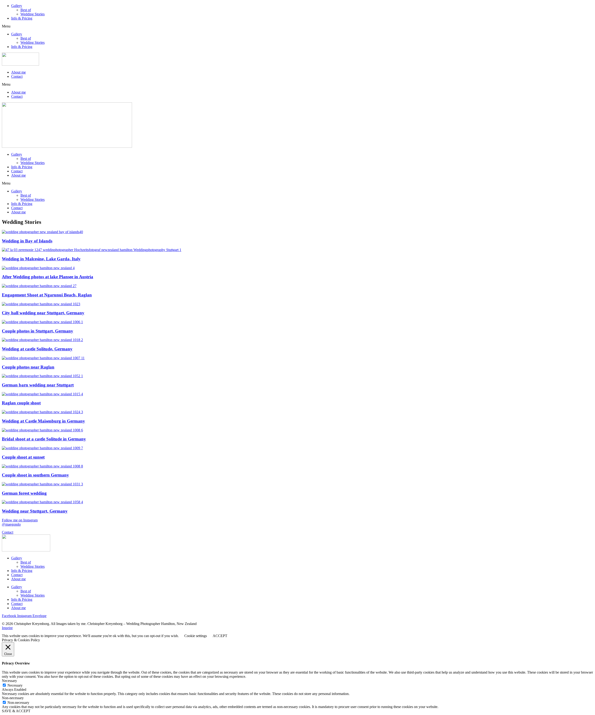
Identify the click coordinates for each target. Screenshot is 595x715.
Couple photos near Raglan (28, 367)
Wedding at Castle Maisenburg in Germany (43, 421)
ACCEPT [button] (220, 636)
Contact (17, 76)
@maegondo (11, 524)
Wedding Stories (32, 14)
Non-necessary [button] (13, 698)
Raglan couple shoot (21, 402)
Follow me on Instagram (20, 520)
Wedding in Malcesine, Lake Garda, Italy (41, 258)
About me (18, 72)
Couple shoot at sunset (23, 457)
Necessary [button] (9, 681)
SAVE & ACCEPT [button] (16, 711)
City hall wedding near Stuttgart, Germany (43, 312)
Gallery (16, 6)
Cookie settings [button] (195, 636)
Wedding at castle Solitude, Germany (37, 348)
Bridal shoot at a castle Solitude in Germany (44, 438)
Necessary (15, 685)
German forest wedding (24, 493)
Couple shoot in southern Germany (35, 475)
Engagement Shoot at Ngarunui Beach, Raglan (47, 294)
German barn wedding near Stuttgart (38, 385)
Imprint (7, 628)
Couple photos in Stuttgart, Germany (37, 331)
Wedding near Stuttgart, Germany (35, 511)
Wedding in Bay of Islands (27, 240)
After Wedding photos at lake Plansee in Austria (47, 276)
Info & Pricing (21, 18)
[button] (297, 26)
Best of (25, 10)
